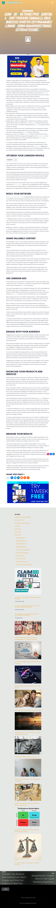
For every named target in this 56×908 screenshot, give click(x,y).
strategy (41, 137)
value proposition (17, 184)
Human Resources (20, 555)
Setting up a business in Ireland (22, 517)
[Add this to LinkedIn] (18, 477)
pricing (25, 132)
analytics (27, 134)
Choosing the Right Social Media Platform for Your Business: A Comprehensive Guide (27, 606)
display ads (14, 294)
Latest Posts (18, 529)
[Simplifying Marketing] (3, 2)
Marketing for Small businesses (22, 523)
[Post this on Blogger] (21, 477)
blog (37, 108)
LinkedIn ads (37, 146)
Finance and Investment (22, 561)
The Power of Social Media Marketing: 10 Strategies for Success (27, 598)
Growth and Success (21, 558)
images (40, 398)
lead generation (41, 136)
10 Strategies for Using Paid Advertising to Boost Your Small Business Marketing (27, 614)
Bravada (27, 903)
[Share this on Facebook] (12, 477)
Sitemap (5, 889)
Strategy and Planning (21, 540)
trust (28, 122)
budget (22, 117)
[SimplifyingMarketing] (48, 454)
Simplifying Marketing (13, 2)
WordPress (33, 903)
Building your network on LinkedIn (14, 197)
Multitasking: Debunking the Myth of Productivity (27, 756)
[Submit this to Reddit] (25, 477)
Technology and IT (20, 537)
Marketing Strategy (28, 11)
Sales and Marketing (21, 543)
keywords (45, 93)
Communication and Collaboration (24, 564)
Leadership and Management (23, 549)
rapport (33, 122)
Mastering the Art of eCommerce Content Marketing (28, 710)
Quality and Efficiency (21, 546)
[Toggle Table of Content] (14, 160)
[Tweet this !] (15, 477)
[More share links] (28, 477)
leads (23, 285)
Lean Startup (18, 532)
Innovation (17, 526)
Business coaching (19, 520)
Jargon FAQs (18, 535)
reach (36, 124)
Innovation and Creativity (22, 552)
